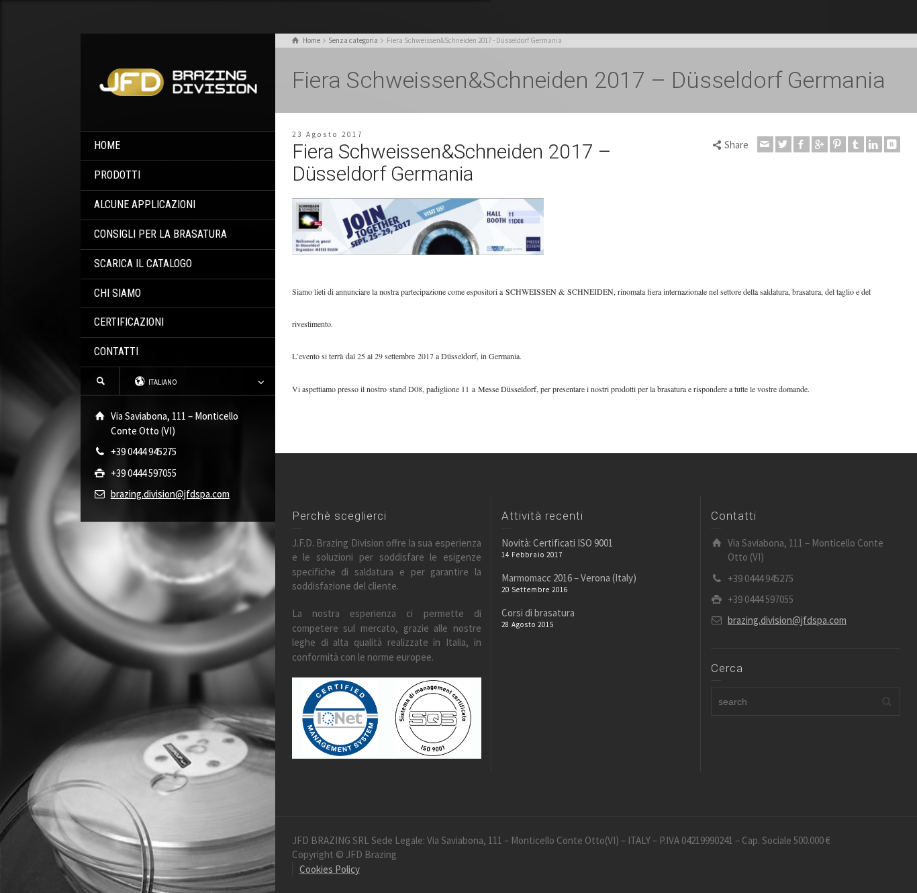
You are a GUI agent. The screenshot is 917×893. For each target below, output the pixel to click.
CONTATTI (116, 351)
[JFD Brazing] (178, 81)
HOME (107, 145)
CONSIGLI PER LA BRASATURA (160, 234)
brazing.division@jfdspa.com (170, 493)
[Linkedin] (874, 144)
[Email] (765, 144)
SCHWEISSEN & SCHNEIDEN (559, 291)
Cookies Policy (329, 869)
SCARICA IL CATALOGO (143, 263)
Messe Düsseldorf (507, 388)
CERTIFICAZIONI (129, 322)
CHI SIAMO (117, 293)
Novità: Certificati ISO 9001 (557, 542)
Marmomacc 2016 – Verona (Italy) (568, 577)
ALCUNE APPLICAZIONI (144, 204)
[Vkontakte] (892, 144)
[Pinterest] (838, 144)
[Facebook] (801, 144)
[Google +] (820, 144)
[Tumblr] (856, 144)
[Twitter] (783, 144)
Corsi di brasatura (538, 612)
